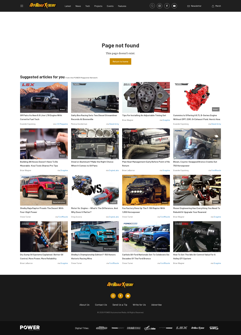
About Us (84, 304)
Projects (98, 6)
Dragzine (166, 120)
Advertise (156, 304)
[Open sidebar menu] (21, 6)
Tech (87, 6)
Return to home (120, 61)
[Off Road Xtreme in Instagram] (113, 295)
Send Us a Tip (120, 304)
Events (110, 6)
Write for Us (139, 304)
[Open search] (152, 5)
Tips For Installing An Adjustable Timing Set (144, 115)
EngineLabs (114, 170)
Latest (68, 6)
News (78, 6)
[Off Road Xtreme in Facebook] (120, 295)
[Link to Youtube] (174, 6)
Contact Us (101, 304)
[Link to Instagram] (159, 6)
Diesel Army (114, 124)
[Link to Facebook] (167, 6)
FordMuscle (216, 170)
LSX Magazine (62, 124)
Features (122, 6)
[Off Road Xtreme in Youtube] (128, 295)
